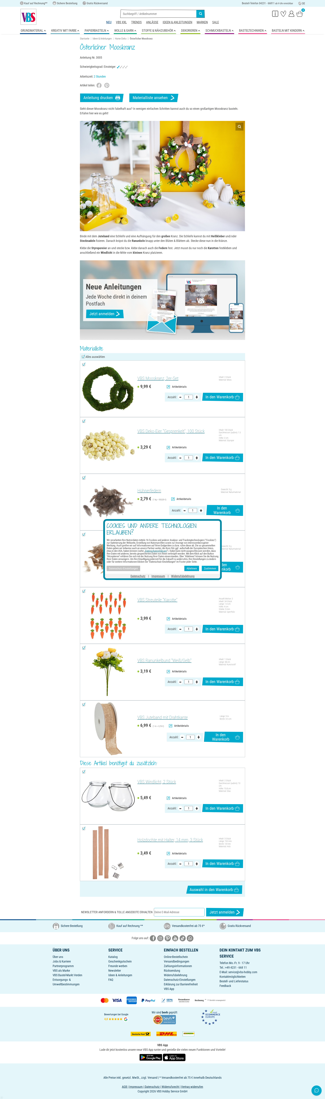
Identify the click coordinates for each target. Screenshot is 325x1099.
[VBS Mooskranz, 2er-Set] (108, 388)
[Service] (275, 13)
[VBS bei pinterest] (167, 938)
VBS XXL (121, 22)
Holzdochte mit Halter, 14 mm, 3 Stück (170, 839)
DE (303, 3)
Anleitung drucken (98, 97)
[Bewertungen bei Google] (116, 1017)
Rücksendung (172, 970)
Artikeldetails (179, 386)
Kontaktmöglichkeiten (233, 976)
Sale (215, 22)
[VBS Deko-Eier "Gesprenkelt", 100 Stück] (108, 445)
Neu (109, 22)
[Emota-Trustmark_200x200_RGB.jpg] (210, 1017)
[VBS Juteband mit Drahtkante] (108, 728)
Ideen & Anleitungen (177, 22)
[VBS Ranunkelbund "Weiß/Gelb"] (108, 672)
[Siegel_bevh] (164, 1019)
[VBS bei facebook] (152, 938)
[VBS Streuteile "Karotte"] (108, 615)
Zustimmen (210, 568)
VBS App (169, 989)
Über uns (58, 957)
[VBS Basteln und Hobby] (28, 16)
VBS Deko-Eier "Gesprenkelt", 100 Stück (171, 431)
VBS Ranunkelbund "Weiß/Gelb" (164, 660)
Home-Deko (120, 38)
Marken (202, 22)
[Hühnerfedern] (108, 502)
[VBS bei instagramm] (160, 938)
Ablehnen (192, 568)
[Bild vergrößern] (239, 127)
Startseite (84, 38)
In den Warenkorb (219, 397)
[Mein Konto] (291, 13)
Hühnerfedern (149, 490)
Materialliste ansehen (150, 97)
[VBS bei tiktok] (182, 938)
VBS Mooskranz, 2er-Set (157, 378)
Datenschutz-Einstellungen (180, 979)
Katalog (113, 957)
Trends (136, 22)
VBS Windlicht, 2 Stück (156, 781)
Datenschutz (138, 576)
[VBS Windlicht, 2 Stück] (108, 796)
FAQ (110, 979)
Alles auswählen (95, 357)
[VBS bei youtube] (175, 938)
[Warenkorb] (300, 13)
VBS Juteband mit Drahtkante (162, 717)
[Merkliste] (283, 13)
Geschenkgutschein (120, 961)
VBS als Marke (61, 970)
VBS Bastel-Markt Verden (67, 975)
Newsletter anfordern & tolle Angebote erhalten (117, 912)
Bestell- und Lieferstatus (234, 981)
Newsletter (114, 970)
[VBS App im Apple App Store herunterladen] (174, 1057)
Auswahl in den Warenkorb (211, 889)
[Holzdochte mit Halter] (108, 852)
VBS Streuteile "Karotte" (157, 599)
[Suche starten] (200, 13)
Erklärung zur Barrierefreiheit (181, 984)
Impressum (158, 576)
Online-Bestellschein (176, 957)
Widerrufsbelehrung (175, 975)
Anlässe (152, 22)
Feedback (225, 986)
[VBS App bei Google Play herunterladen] (151, 1057)
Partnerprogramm (63, 966)
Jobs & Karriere (62, 961)
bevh (165, 1012)
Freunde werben (117, 966)
